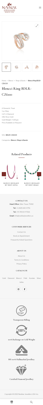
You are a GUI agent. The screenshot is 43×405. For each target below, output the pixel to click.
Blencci (10, 81)
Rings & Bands (21, 81)
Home (4, 81)
